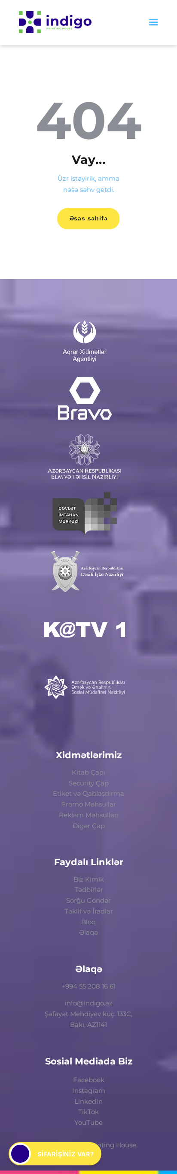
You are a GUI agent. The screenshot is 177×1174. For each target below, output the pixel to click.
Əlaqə (88, 932)
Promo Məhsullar (88, 804)
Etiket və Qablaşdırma (88, 793)
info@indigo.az (89, 1003)
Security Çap (89, 783)
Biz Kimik (88, 879)
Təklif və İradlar (88, 911)
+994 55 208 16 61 (88, 986)
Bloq (88, 922)
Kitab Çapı (88, 772)
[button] (55, 1153)
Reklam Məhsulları (89, 815)
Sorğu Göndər (88, 900)
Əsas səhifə (89, 218)
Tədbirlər (88, 889)
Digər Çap (89, 826)
